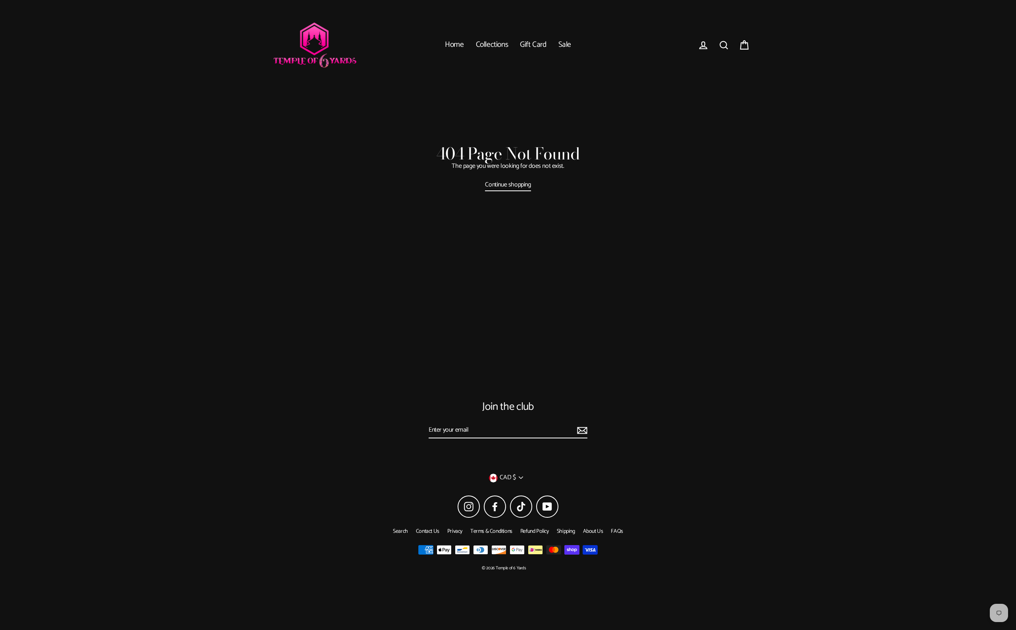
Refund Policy (534, 531)
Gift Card (533, 44)
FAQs (617, 531)
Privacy (454, 531)
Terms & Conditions (491, 531)
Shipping (566, 531)
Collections (492, 44)
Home (454, 44)
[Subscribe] (581, 430)
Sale (564, 44)
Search (400, 531)
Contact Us (427, 531)
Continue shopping (508, 185)
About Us (593, 531)
